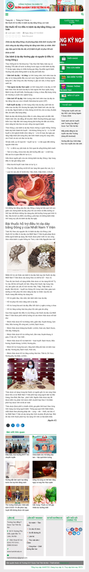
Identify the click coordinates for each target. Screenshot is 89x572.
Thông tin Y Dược (22, 20)
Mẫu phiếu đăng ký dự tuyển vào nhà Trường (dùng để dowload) (69, 128)
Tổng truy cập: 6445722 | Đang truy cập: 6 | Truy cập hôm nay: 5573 (56, 567)
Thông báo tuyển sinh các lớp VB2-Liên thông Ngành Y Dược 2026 (71, 108)
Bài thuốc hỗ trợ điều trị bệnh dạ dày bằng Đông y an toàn (27, 23)
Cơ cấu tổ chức (34, 529)
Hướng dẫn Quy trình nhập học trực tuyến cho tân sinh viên (71, 138)
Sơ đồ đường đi (34, 533)
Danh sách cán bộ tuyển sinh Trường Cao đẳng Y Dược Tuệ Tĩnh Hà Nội (70, 118)
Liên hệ (31, 536)
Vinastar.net (64, 563)
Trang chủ (9, 20)
